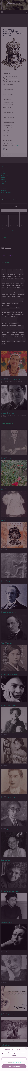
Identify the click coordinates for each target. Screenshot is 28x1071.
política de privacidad (17, 1062)
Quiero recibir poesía (14, 1066)
